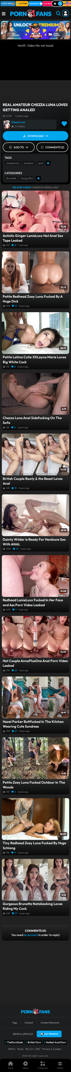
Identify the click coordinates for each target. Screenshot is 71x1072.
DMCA (11, 1048)
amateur (28, 163)
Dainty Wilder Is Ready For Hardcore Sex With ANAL (34, 541)
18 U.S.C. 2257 (32, 1048)
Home (10, 1068)
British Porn (34, 1042)
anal (40, 163)
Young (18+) (27, 178)
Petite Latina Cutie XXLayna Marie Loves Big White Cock (34, 359)
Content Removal (50, 1022)
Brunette (11, 178)
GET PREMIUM (51, 1034)
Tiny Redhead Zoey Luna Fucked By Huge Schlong (34, 845)
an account (31, 935)
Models (60, 1068)
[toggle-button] (58, 4)
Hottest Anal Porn (56, 1042)
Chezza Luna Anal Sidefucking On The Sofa (32, 420)
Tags (14, 1022)
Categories (43, 1068)
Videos (25, 1068)
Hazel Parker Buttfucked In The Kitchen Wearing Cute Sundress (33, 724)
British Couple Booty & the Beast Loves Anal (32, 481)
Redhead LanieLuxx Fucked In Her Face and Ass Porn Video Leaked (33, 602)
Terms (20, 1048)
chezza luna (12, 163)
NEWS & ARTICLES (23, 1033)
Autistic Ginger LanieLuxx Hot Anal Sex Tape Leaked (33, 238)
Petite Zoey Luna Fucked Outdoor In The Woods (34, 784)
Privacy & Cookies (51, 1048)
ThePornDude (15, 1042)
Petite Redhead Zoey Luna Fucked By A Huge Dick (32, 298)
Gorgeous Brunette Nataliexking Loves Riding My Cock (32, 906)
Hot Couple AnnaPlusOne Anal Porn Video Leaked (35, 663)
